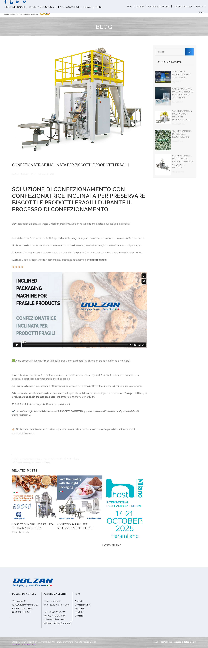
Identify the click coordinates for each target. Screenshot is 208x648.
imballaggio (17, 462)
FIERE (99, 7)
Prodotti (79, 612)
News (33, 173)
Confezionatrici (82, 605)
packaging (46, 462)
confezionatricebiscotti (57, 458)
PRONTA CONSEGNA (41, 7)
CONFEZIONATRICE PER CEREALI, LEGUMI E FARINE (182, 134)
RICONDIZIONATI (14, 7)
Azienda (79, 601)
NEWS (87, 7)
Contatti (79, 616)
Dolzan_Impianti (21, 173)
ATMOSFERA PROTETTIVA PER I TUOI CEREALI (181, 74)
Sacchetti (79, 608)
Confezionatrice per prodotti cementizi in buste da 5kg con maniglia (182, 161)
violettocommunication (23, 644)
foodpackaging (73, 458)
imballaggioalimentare (32, 462)
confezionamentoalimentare (23, 458)
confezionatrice (41, 458)
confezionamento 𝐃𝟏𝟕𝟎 (38, 238)
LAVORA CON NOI (68, 7)
